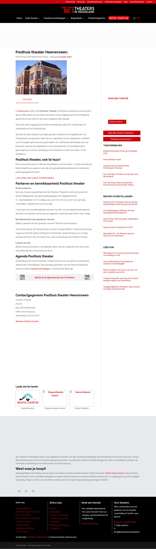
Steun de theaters (23, 515)
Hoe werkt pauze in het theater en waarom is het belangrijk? (118, 262)
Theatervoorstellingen (54, 18)
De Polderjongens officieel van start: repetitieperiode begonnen (119, 211)
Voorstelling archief (137, 2)
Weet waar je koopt (115, 473)
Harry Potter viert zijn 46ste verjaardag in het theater (120, 220)
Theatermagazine (96, 18)
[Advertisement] (122, 72)
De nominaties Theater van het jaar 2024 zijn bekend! (120, 175)
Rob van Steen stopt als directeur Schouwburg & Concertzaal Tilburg (118, 184)
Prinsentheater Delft (112, 159)
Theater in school (23, 522)
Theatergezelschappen (113, 2)
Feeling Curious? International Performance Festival (116, 167)
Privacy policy (22, 531)
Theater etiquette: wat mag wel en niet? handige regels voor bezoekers (120, 279)
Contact (149, 2)
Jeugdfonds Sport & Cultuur (28, 512)
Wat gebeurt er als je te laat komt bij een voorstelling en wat (121, 254)
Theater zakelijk (22, 525)
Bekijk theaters (116, 122)
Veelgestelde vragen (25, 528)
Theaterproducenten (94, 2)
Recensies (81, 2)
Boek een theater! (90, 524)
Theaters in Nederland (37, 537)
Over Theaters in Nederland (28, 518)
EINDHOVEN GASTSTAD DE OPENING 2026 (120, 152)
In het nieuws (70, 2)
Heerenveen (23, 111)
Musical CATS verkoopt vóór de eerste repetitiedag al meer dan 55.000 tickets (120, 203)
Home (19, 18)
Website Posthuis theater (27, 321)
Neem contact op (23, 508)
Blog (125, 2)
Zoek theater (31, 18)
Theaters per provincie (120, 139)
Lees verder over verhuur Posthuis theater (35, 178)
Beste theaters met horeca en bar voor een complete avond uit (120, 271)
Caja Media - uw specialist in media (33, 545)
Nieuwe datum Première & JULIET (118, 227)
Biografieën (76, 18)
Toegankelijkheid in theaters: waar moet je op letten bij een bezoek (121, 288)
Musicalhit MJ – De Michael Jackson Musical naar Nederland (118, 234)
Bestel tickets (117, 18)
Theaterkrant (55, 528)
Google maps (65, 57)
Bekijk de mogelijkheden (125, 522)
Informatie (27, 99)
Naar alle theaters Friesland (120, 133)
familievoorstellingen (40, 269)
